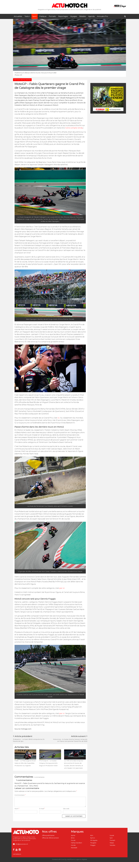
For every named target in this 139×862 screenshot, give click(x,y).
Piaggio (92, 845)
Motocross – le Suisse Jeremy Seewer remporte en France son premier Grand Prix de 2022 (70, 740)
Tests (26, 16)
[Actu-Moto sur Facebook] (14, 850)
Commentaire (20, 795)
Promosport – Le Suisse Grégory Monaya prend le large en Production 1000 (48, 763)
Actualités (18, 16)
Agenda (91, 16)
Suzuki (112, 835)
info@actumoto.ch (21, 844)
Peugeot (93, 843)
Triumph (112, 840)
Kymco (92, 838)
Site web (66, 809)
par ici (62, 588)
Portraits (52, 16)
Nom (17, 809)
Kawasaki (74, 847)
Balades (82, 16)
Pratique (42, 16)
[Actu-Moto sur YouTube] (17, 850)
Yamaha (112, 845)
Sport (34, 16)
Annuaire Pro (102, 16)
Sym (111, 838)
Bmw (72, 838)
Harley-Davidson (76, 843)
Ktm (91, 835)
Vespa (112, 843)
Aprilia (73, 835)
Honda (73, 845)
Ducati (73, 840)
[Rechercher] (125, 16)
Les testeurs (17, 854)
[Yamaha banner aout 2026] (108, 99)
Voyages (73, 16)
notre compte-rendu (74, 128)
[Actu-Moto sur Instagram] (20, 850)
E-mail (42, 809)
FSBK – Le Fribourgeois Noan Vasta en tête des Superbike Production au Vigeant (25, 763)
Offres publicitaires (48, 835)
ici (59, 418)
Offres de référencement (50, 838)
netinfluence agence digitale (77, 859)
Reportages (63, 16)
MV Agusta (93, 840)
